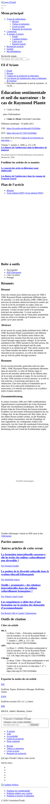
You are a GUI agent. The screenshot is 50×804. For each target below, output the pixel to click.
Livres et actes (18, 26)
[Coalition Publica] (9, 785)
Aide (9, 734)
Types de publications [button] (16, 19)
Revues (15, 21)
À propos (19, 34)
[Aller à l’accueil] (8, 2)
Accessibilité (12, 736)
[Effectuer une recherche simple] (2, 5)
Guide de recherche (15, 739)
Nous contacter (13, 741)
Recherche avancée (15, 46)
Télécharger (6, 536)
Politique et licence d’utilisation (20, 796)
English (10, 49)
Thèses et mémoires (20, 24)
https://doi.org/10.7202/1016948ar (22, 133)
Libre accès (17, 41)
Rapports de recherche (22, 29)
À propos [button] (11, 34)
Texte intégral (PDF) (16, 193)
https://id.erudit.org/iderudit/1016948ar (23, 128)
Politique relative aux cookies (19, 793)
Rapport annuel (19, 44)
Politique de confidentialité (18, 791)
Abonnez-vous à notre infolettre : (17, 722)
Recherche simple (9, 56)
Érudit (15, 36)
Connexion (11, 31)
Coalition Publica (19, 39)
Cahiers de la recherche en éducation (23, 76)
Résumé (10, 190)
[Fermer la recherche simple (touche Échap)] (5, 5)
